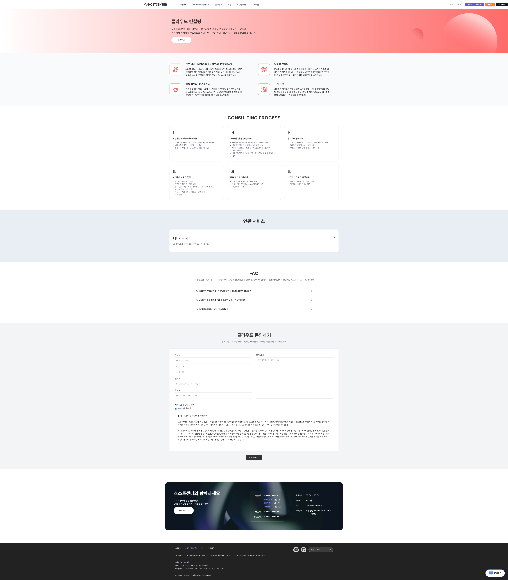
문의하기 (181, 40)
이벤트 (490, 4)
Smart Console (474, 4)
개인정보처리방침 (191, 548)
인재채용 (211, 548)
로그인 (451, 4)
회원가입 (459, 4)
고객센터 (502, 4)
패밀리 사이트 (321, 549)
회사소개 (178, 548)
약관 (202, 548)
